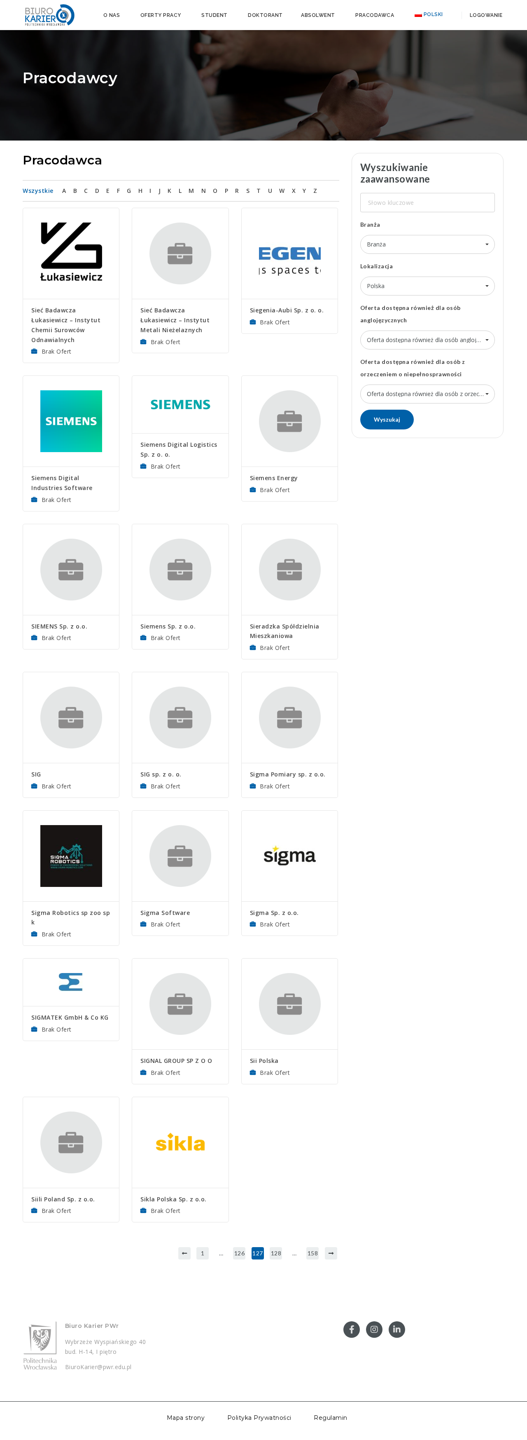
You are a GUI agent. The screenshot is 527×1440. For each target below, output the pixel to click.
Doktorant (265, 15)
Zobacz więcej (71, 229)
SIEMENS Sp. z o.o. (59, 626)
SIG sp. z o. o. (161, 774)
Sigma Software (165, 913)
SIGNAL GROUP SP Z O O (176, 1061)
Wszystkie (38, 191)
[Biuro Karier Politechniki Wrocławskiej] (49, 14)
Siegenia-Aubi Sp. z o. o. (287, 310)
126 (239, 1253)
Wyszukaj (387, 419)
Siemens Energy (274, 478)
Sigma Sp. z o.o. (274, 913)
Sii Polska (264, 1061)
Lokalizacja (376, 266)
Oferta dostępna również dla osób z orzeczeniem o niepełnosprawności (412, 368)
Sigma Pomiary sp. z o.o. (288, 774)
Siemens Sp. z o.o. (168, 626)
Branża (370, 224)
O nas (111, 15)
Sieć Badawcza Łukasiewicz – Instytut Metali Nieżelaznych (175, 320)
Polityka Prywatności (259, 1418)
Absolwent (318, 15)
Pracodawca (374, 15)
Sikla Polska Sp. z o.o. (173, 1199)
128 (276, 1253)
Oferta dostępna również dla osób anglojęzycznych (410, 314)
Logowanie (485, 15)
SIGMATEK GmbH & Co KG (70, 1017)
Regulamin (330, 1418)
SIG (36, 774)
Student (214, 15)
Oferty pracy (160, 15)
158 (313, 1253)
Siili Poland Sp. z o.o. (63, 1199)
